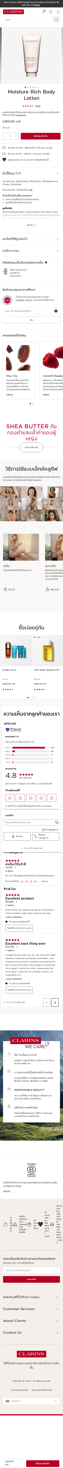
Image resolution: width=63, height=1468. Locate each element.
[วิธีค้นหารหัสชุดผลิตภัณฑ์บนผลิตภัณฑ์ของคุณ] (56, 311)
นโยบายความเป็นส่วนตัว (42, 1390)
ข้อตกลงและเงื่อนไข (19, 1390)
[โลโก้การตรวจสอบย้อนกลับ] (7, 300)
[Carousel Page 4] (32, 87)
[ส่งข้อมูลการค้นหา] (56, 19)
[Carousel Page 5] (35, 87)
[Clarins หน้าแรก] (13, 11)
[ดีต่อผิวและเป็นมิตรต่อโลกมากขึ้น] (46, 262)
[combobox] (31, 1401)
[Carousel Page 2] (27, 87)
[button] (31, 173)
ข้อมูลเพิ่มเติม (21, 115)
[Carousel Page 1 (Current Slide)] (25, 87)
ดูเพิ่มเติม (9, 394)
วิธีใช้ (30, 190)
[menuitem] (43, 12)
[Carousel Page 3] (30, 87)
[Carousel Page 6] (37, 87)
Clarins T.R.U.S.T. (24, 300)
